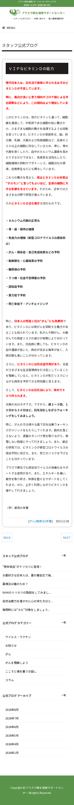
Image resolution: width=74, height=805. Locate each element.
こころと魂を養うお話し (21, 671)
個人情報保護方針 (56, 18)
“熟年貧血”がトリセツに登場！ (22, 567)
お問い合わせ (39, 18)
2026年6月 (12, 727)
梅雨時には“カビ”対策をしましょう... (26, 610)
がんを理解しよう (16, 663)
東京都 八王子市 (30, 5)
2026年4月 (12, 744)
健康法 (40, 521)
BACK (7, 537)
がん (32, 521)
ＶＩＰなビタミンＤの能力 (31, 68)
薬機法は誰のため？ (15, 584)
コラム (9, 680)
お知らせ (11, 645)
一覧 (63, 555)
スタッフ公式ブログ (21, 18)
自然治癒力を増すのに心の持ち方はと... (27, 601)
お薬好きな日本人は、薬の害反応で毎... (27, 575)
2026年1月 (12, 753)
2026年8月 (12, 710)
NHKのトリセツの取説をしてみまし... (26, 592)
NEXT (67, 537)
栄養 (49, 521)
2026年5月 (12, 735)
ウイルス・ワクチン (18, 637)
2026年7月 (12, 718)
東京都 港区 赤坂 (44, 5)
